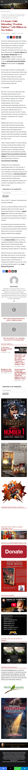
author (15, 290)
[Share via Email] (17, 37)
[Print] (20, 37)
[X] (11, 37)
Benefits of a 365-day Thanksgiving (6, 370)
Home (3, 11)
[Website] (14, 301)
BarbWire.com (5, 290)
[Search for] (26, 2)
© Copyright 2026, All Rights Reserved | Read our (11, 761)
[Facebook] (8, 37)
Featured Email (20, 15)
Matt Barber (6, 33)
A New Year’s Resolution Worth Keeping (6, 348)
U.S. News (14, 17)
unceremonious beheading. (9, 161)
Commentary (11, 15)
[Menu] (2, 2)
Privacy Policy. (22, 761)
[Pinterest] (14, 37)
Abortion (8, 11)
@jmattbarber (16, 298)
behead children (10, 240)
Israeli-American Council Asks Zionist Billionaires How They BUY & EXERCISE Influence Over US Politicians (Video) (20, 374)
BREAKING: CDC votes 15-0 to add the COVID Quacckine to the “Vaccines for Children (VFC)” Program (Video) (20, 359)
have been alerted (19, 174)
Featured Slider (5, 17)
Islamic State (6, 57)
